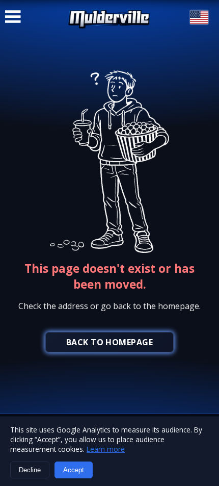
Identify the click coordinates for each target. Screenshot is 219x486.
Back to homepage (109, 342)
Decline (30, 470)
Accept (73, 470)
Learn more (106, 449)
